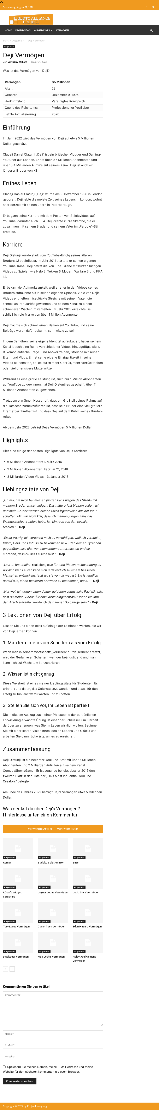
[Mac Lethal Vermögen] (53, 942)
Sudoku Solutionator (51, 862)
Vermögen (62, 30)
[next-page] (12, 969)
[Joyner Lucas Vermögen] (53, 878)
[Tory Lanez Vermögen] (18, 912)
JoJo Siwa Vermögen (86, 892)
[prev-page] (5, 969)
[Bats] (88, 848)
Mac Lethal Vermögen (51, 956)
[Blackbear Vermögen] (18, 942)
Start (5, 40)
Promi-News (22, 30)
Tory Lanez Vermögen (16, 926)
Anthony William (17, 61)
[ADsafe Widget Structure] (18, 878)
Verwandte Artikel (40, 828)
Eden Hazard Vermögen (87, 926)
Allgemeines (42, 30)
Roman (7, 862)
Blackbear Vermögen (16, 956)
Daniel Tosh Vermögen (51, 926)
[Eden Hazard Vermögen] (88, 912)
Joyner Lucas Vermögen (52, 892)
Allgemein (18, 40)
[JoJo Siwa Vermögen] (88, 878)
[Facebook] (146, 7)
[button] (151, 30)
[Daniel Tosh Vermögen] (53, 912)
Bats (75, 862)
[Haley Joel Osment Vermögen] (88, 942)
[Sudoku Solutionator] (53, 848)
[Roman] (18, 848)
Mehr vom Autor (67, 828)
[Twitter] (153, 7)
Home (8, 30)
